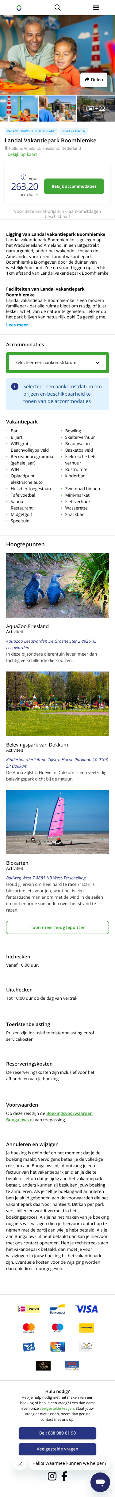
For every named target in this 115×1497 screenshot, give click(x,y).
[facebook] (64, 1476)
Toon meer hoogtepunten (57, 927)
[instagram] (52, 1476)
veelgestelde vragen (57, 1408)
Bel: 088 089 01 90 (57, 1433)
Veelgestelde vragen (58, 1449)
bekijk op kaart (22, 154)
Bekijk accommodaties (74, 186)
